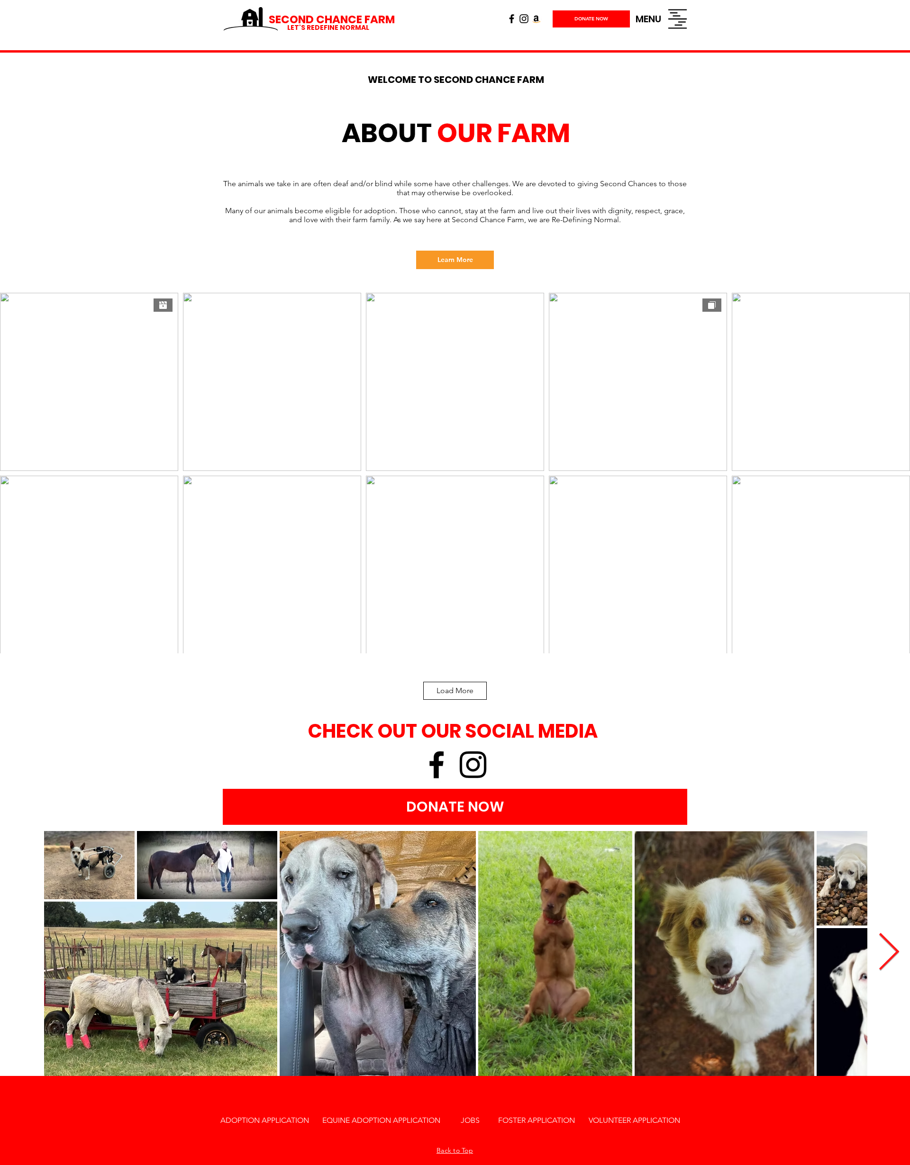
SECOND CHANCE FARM (332, 19)
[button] (648, 19)
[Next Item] (889, 953)
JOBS (470, 1120)
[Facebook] (512, 19)
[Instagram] (524, 19)
